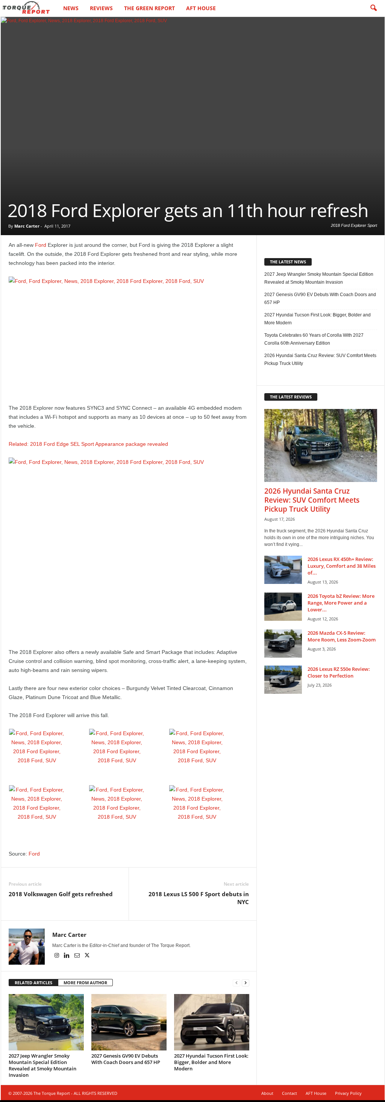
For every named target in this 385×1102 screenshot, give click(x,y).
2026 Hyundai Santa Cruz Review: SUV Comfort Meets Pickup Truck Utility (320, 359)
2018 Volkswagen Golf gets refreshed (61, 894)
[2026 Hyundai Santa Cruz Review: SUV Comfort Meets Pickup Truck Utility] (320, 445)
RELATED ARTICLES (33, 982)
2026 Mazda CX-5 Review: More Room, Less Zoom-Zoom (342, 636)
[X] (87, 956)
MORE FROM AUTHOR (85, 982)
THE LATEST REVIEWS (291, 397)
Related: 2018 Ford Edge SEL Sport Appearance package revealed (88, 444)
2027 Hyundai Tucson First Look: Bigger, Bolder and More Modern (211, 1062)
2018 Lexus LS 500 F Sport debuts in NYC (199, 898)
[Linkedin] (67, 956)
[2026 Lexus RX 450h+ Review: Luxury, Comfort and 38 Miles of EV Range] (283, 570)
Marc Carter (26, 226)
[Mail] (78, 956)
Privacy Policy (348, 1093)
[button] (373, 8)
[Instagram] (57, 956)
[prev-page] (236, 983)
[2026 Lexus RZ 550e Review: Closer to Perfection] (283, 680)
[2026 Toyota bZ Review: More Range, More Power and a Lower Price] (283, 607)
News (71, 8)
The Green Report (149, 8)
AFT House (201, 8)
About (267, 1093)
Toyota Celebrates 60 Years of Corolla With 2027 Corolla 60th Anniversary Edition (314, 339)
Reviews (101, 8)
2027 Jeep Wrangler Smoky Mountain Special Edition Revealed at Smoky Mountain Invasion (42, 1065)
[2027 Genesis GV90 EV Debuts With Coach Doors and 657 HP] (129, 1022)
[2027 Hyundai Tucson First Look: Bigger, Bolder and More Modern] (211, 1022)
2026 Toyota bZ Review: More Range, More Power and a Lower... (341, 603)
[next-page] (245, 983)
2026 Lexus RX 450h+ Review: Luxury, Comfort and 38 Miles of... (342, 566)
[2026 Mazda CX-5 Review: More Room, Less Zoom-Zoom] (283, 643)
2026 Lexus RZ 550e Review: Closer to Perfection (339, 672)
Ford (40, 245)
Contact (289, 1093)
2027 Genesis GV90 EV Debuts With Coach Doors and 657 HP (125, 1059)
